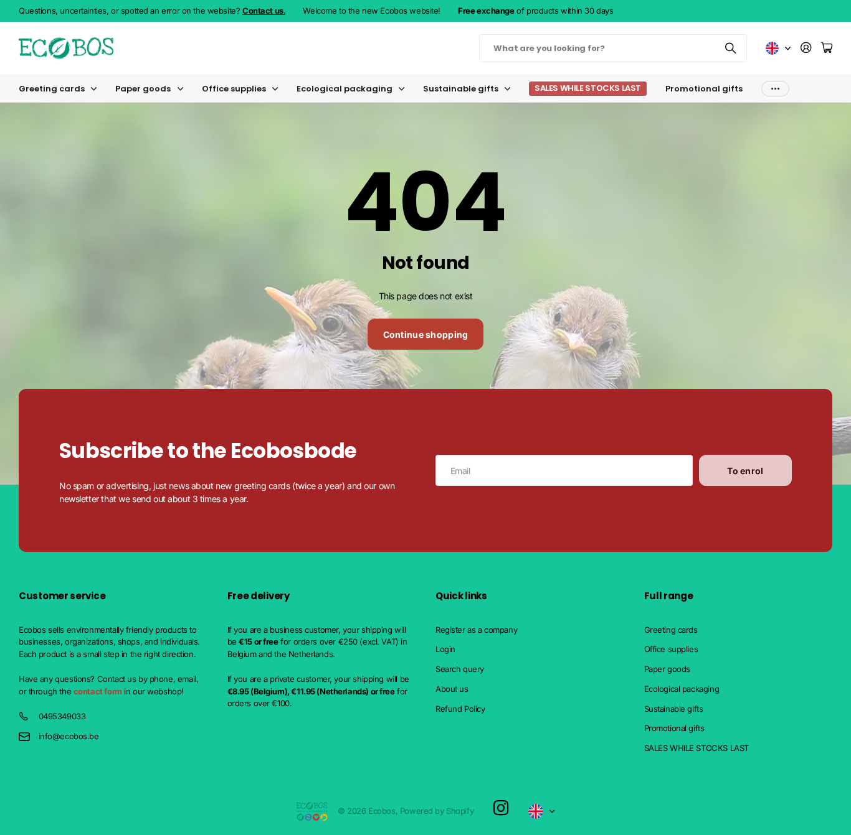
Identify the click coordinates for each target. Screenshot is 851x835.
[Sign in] (806, 48)
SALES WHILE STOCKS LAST (696, 748)
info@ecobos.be (69, 736)
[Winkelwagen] (826, 48)
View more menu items (775, 89)
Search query (459, 669)
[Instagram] (500, 808)
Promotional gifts (704, 89)
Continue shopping (425, 334)
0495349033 (62, 716)
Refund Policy (460, 709)
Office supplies (234, 89)
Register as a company (476, 630)
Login (445, 649)
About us (451, 689)
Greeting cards (52, 89)
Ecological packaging (344, 89)
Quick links (461, 595)
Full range (668, 595)
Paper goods (143, 89)
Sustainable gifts (460, 89)
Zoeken (731, 48)
